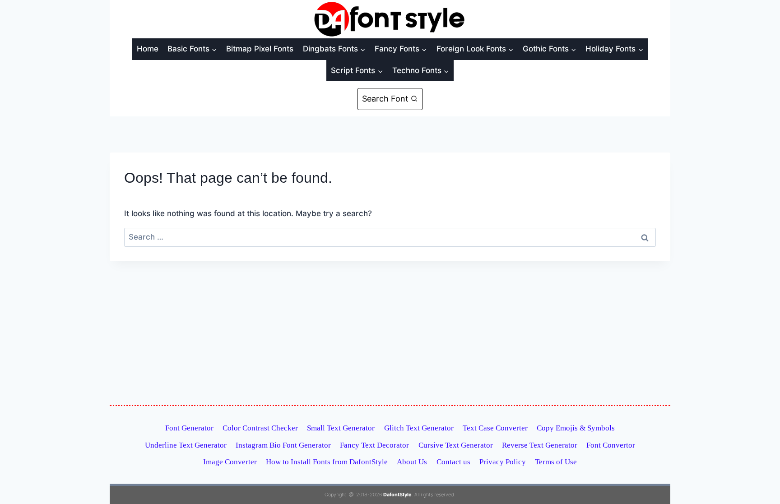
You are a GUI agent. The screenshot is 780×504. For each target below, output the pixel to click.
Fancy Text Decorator (374, 445)
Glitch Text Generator (419, 428)
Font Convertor (610, 445)
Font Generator (189, 428)
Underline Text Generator (186, 445)
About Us (412, 462)
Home (147, 48)
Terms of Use (556, 462)
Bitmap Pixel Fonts (259, 48)
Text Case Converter (495, 428)
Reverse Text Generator (539, 445)
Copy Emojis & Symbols (576, 428)
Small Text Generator (341, 428)
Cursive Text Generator (455, 445)
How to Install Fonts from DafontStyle (327, 462)
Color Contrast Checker (260, 428)
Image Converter (230, 462)
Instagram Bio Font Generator (283, 445)
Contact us (453, 462)
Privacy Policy (502, 462)
